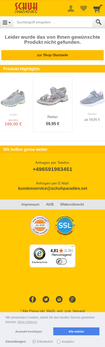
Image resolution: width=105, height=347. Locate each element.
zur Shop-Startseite (52, 55)
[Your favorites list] (83, 8)
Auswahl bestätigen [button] (28, 331)
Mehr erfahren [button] (27, 322)
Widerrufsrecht (72, 204)
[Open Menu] (6, 22)
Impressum (30, 204)
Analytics (68, 341)
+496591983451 (52, 169)
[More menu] (71, 8)
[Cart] (98, 8)
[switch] (61, 261)
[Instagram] (59, 299)
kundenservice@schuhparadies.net (52, 188)
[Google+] (72, 299)
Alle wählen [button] (76, 331)
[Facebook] (32, 299)
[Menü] (72, 247)
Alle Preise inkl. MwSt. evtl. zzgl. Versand (53, 311)
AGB (50, 204)
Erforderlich (45, 341)
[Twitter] (45, 299)
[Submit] (99, 22)
